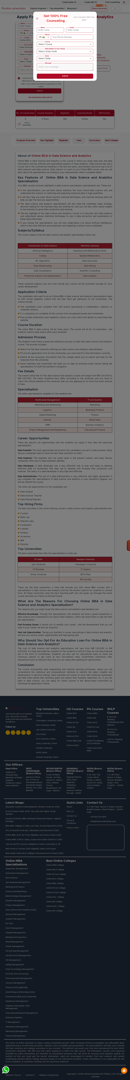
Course (48, 42)
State (47, 56)
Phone (48, 34)
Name (43, 27)
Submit (65, 76)
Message (48, 63)
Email (72, 27)
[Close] (37, 19)
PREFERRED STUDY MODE (55, 49)
